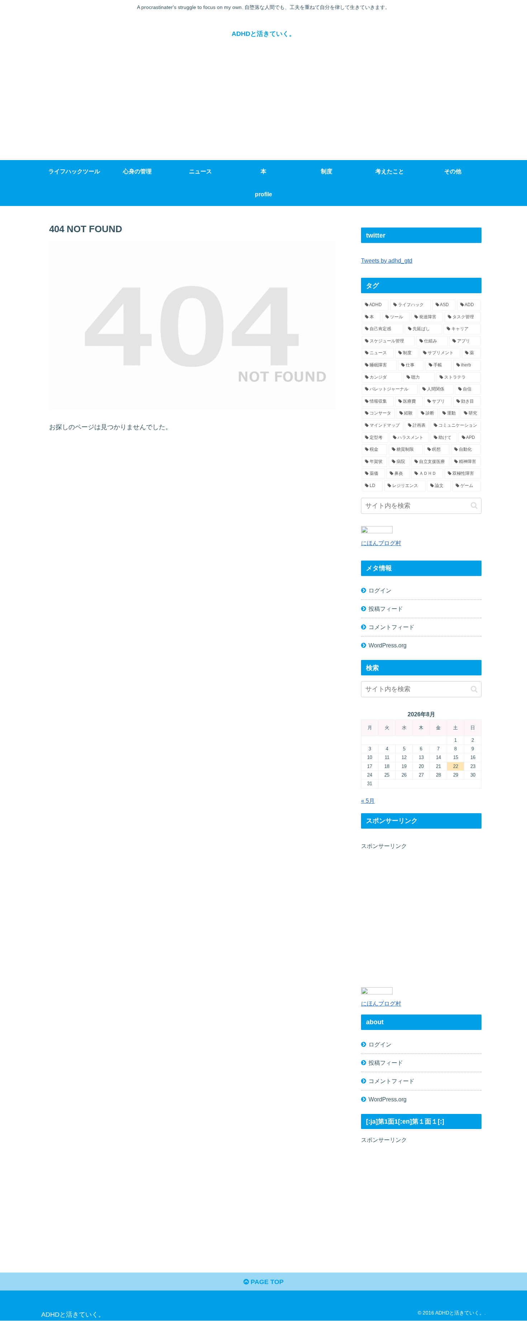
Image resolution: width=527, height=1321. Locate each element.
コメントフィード (391, 627)
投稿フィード (386, 608)
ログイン (380, 590)
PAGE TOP (266, 1281)
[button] (474, 505)
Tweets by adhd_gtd (386, 260)
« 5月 (368, 800)
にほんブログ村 (381, 543)
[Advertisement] (263, 106)
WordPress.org (388, 645)
